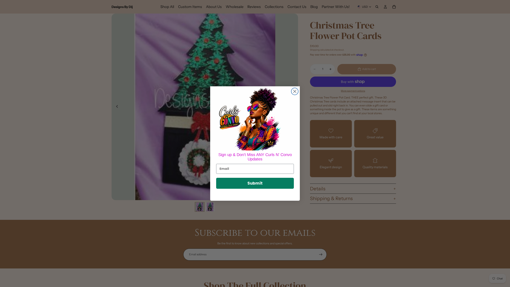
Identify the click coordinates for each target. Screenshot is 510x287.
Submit (255, 183)
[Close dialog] (294, 91)
